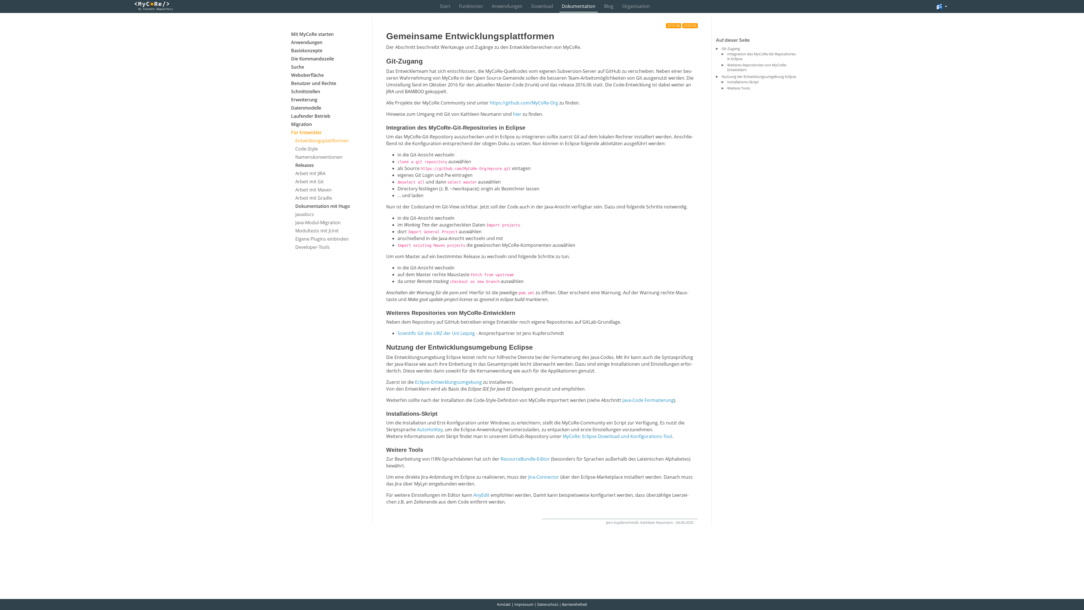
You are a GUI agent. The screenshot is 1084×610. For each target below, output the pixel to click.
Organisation (636, 6)
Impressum (524, 604)
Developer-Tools (312, 247)
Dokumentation (578, 6)
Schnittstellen (305, 91)
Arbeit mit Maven (313, 190)
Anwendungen (507, 6)
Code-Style (306, 149)
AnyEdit (481, 495)
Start (445, 6)
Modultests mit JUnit (317, 231)
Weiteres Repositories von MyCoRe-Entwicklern (757, 67)
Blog (608, 6)
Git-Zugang (731, 48)
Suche (297, 67)
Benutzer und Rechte (313, 83)
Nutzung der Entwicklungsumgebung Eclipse (759, 76)
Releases (304, 165)
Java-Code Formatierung (648, 400)
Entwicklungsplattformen (322, 141)
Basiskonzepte (306, 50)
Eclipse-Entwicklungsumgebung (448, 382)
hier (517, 114)
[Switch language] (942, 7)
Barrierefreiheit (574, 604)
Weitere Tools (738, 88)
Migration (301, 124)
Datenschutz (547, 604)
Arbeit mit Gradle (313, 198)
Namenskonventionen (318, 157)
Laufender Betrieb (310, 116)
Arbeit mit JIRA (310, 173)
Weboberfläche (307, 75)
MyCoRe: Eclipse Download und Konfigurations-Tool (617, 436)
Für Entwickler (306, 132)
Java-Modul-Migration (318, 222)
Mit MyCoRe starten (312, 34)
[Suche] (925, 6)
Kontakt (504, 604)
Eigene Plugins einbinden (322, 239)
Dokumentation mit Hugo (322, 206)
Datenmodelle (306, 108)
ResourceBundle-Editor (525, 459)
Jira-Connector (543, 477)
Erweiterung (304, 100)
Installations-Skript (743, 81)
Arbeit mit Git (309, 181)
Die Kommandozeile (312, 59)
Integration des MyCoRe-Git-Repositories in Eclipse (761, 56)
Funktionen (471, 6)
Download (542, 6)
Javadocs (304, 214)
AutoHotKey (430, 429)
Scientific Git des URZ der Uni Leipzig (436, 333)
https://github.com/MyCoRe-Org (524, 103)
